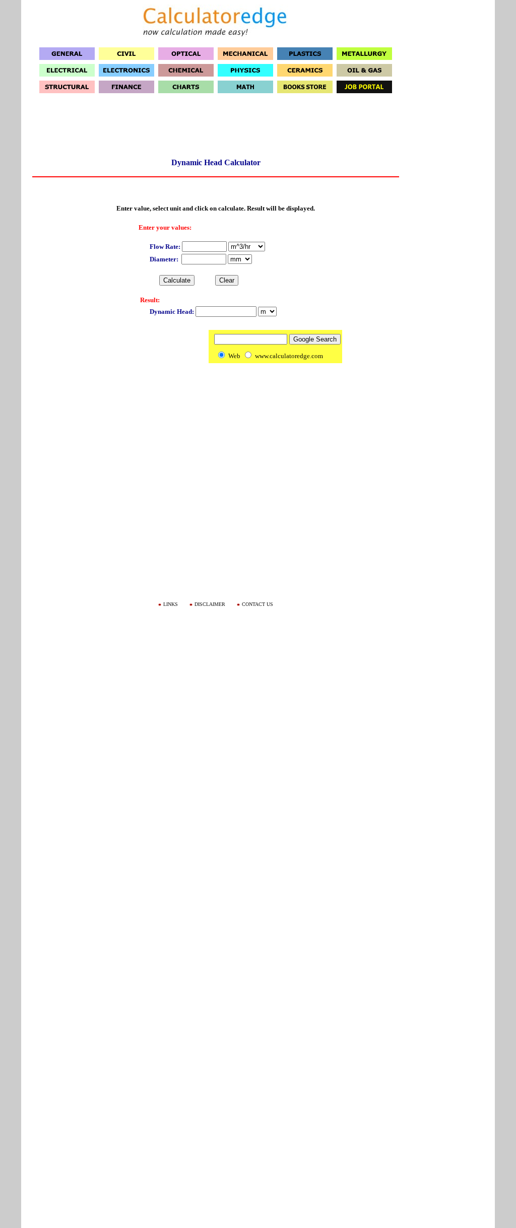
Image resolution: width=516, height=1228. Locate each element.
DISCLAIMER (210, 604)
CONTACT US (257, 604)
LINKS (170, 604)
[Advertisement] (215, 129)
